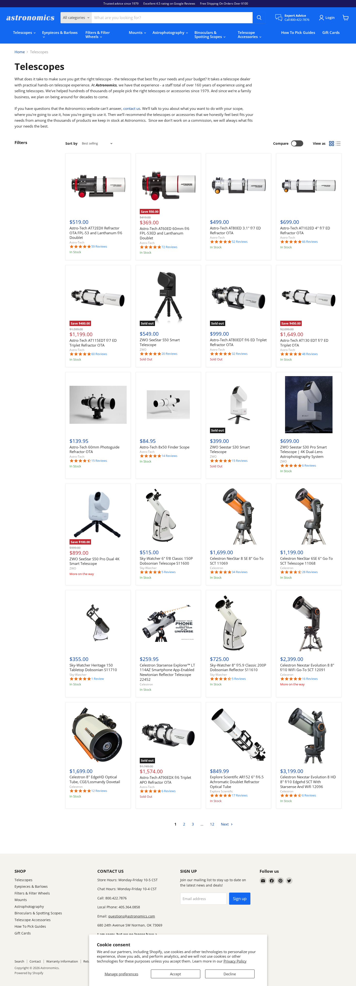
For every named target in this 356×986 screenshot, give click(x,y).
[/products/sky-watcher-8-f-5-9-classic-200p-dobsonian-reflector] (238, 623)
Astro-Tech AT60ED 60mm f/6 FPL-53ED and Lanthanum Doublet (164, 233)
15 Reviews (99, 461)
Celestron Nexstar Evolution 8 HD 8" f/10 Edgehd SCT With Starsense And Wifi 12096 (308, 781)
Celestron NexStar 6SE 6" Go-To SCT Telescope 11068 (306, 561)
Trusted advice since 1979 (121, 3)
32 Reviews (240, 354)
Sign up (240, 898)
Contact (35, 961)
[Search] (259, 17)
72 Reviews (169, 247)
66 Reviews (310, 242)
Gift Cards (331, 32)
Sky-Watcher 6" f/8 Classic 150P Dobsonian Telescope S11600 (166, 561)
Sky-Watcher (148, 568)
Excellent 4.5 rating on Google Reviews (169, 3)
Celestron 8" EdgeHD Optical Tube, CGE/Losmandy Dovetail (95, 779)
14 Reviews (169, 456)
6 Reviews (309, 465)
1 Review (97, 679)
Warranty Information (62, 961)
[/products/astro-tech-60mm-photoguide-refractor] (98, 404)
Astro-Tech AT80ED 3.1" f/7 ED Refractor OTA (235, 230)
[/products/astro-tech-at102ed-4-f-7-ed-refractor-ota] (308, 185)
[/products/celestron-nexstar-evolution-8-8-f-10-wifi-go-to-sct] (308, 623)
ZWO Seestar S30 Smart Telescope (230, 449)
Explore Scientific (221, 791)
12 (212, 824)
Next (225, 824)
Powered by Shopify (29, 973)
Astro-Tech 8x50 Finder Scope (164, 447)
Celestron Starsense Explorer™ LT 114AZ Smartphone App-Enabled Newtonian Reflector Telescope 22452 (167, 672)
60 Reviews (99, 354)
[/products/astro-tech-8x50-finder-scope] (168, 404)
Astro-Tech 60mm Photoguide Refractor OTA (94, 449)
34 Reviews (240, 572)
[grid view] (331, 143)
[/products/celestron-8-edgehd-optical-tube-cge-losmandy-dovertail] (98, 734)
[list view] (338, 143)
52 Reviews (240, 242)
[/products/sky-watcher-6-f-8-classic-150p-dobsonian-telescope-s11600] (168, 516)
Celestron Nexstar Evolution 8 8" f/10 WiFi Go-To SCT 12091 (307, 667)
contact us (131, 108)
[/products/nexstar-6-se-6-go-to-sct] (308, 516)
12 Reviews (99, 791)
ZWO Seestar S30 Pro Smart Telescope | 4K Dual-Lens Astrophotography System (303, 452)
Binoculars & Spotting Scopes (208, 34)
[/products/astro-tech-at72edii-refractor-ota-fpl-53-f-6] (98, 185)
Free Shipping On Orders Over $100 (224, 3)
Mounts (136, 32)
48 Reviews (310, 354)
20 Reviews (169, 354)
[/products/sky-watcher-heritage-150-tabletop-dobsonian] (98, 623)
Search (19, 961)
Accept (175, 973)
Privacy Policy (235, 961)
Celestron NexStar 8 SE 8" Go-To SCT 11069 (236, 561)
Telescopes (23, 32)
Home (20, 52)
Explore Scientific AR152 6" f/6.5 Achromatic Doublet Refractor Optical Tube (237, 781)
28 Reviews (310, 572)
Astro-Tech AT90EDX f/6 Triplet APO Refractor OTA (165, 780)
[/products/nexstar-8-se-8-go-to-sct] (238, 516)
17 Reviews (240, 795)
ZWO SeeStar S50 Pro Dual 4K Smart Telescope (94, 561)
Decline (230, 973)
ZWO (143, 350)
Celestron (216, 568)
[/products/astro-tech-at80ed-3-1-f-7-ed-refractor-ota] (238, 185)
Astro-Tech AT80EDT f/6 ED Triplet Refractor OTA (238, 342)
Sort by (71, 143)
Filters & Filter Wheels (97, 34)
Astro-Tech (77, 242)
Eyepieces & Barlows (59, 32)
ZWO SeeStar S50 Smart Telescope (160, 342)
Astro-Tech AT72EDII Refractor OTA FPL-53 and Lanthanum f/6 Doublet (96, 233)
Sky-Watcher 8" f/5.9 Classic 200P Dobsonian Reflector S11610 (238, 667)
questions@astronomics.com (131, 916)
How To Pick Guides (298, 32)
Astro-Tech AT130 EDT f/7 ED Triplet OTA (304, 343)
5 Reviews (169, 572)
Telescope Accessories (248, 34)
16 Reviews (310, 679)
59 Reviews (99, 246)
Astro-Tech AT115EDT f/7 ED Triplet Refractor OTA (93, 343)
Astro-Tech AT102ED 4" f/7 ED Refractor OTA (305, 230)
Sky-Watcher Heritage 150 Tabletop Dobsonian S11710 (93, 667)
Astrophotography (169, 32)
